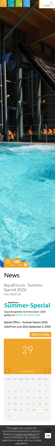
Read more (40, 334)
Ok (48, 435)
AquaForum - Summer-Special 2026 (24, 287)
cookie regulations (25, 434)
